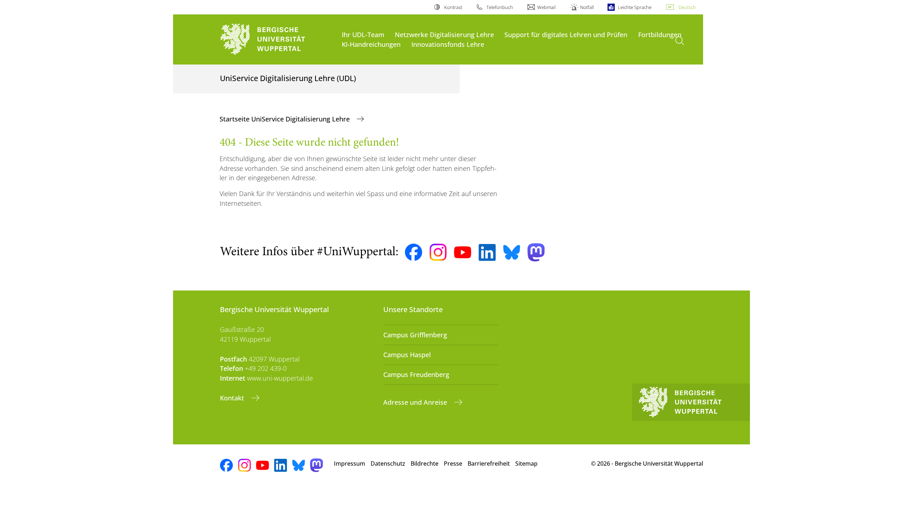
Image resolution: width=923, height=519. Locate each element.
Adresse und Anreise (416, 402)
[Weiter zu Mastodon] (536, 252)
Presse (453, 463)
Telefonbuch (499, 7)
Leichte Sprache (635, 7)
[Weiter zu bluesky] (511, 252)
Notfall (586, 7)
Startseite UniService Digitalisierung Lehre (286, 119)
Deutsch (687, 7)
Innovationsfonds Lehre (447, 44)
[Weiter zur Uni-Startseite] (277, 39)
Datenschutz (388, 463)
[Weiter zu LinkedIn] (487, 252)
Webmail (546, 7)
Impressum (349, 463)
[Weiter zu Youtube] (462, 252)
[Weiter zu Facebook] (413, 252)
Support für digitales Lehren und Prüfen (565, 34)
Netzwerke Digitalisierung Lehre (444, 34)
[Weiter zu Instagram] (438, 252)
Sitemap (526, 463)
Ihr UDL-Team (363, 34)
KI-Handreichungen (371, 44)
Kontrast (453, 7)
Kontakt (233, 398)
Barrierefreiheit (489, 463)
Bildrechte (424, 463)
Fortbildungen (659, 34)
